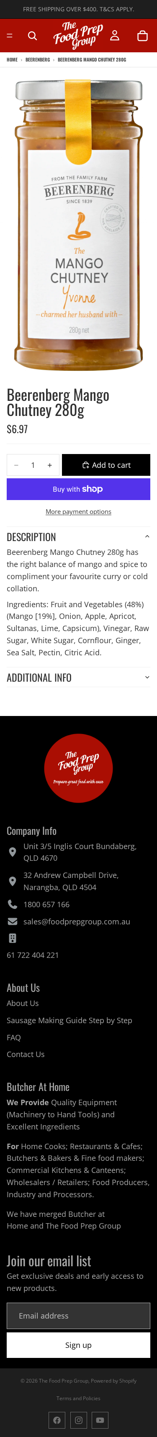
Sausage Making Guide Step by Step (69, 1020)
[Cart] (142, 35)
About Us (23, 1003)
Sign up (78, 1345)
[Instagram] (78, 1420)
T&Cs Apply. (117, 9)
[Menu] (9, 35)
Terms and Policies (78, 1398)
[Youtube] (100, 1420)
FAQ (14, 1037)
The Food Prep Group (83, 1226)
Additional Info (39, 677)
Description (31, 536)
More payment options (78, 511)
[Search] (32, 35)
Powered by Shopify (113, 1380)
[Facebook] (57, 1420)
